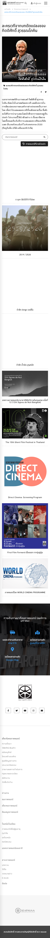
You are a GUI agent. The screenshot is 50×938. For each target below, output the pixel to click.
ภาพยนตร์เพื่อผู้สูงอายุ (11, 828)
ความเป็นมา (6, 743)
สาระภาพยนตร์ (8, 860)
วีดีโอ (4, 869)
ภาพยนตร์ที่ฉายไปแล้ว (35, 143)
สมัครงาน (6, 777)
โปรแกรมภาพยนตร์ (21, 9)
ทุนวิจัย (5, 833)
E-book (5, 877)
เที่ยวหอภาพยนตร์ (9, 805)
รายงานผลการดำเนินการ (12, 769)
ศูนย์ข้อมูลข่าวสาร (9, 760)
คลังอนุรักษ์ (6, 752)
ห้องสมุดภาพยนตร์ (10, 812)
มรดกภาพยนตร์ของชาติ (12, 848)
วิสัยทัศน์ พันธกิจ (9, 747)
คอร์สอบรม (6, 841)
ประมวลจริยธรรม (9, 764)
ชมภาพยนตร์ (7, 799)
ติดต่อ (4, 883)
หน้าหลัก (7, 9)
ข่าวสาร (5, 793)
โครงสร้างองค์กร (9, 756)
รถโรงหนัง (6, 837)
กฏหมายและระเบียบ (10, 773)
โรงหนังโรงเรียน (8, 823)
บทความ (5, 865)
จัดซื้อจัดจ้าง (7, 782)
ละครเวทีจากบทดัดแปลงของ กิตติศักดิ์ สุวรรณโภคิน (24, 28)
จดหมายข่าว (7, 873)
